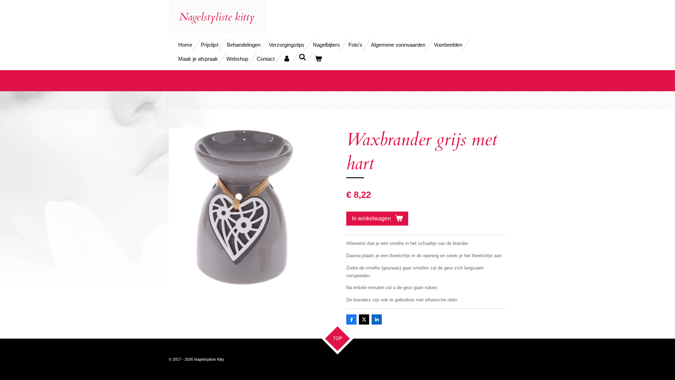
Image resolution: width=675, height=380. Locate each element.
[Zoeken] (302, 57)
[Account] (287, 59)
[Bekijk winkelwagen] (318, 59)
